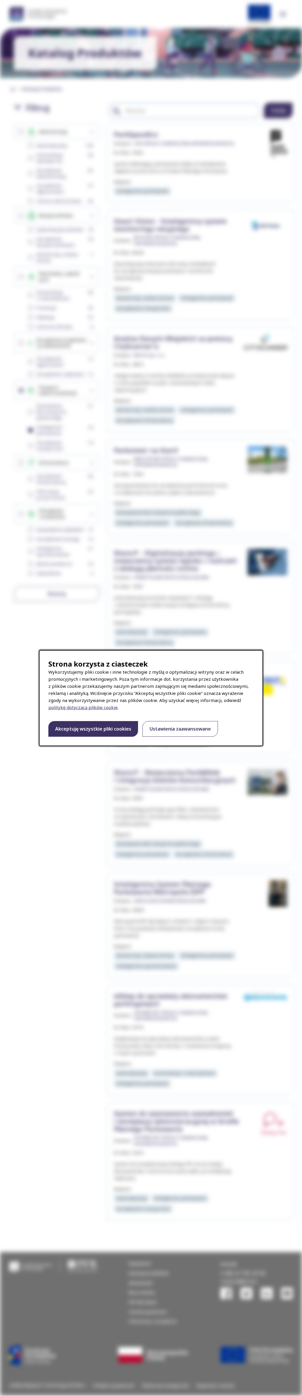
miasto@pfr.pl (239, 1281)
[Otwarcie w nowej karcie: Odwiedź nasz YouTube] (287, 1293)
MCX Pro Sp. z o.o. (149, 355)
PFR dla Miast (143, 1302)
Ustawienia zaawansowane (180, 729)
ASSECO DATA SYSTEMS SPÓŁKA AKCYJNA (170, 900)
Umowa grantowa (147, 1312)
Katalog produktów (149, 1273)
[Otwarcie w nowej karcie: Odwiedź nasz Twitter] (246, 1293)
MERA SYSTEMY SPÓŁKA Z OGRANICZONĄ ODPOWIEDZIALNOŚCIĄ (171, 462)
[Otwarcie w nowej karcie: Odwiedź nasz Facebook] (226, 1293)
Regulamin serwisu (215, 1385)
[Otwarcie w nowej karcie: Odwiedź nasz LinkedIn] (267, 1293)
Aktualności (141, 1283)
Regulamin (140, 1263)
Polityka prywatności (114, 1385)
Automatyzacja (131, 632)
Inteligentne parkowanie (142, 191)
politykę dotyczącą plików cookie (83, 707)
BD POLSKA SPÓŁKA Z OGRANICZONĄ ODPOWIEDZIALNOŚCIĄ (167, 240)
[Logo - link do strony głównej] (30, 1266)
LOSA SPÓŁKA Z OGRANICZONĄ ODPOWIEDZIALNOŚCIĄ (184, 143)
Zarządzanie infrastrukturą (144, 420)
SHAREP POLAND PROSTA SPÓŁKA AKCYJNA (171, 577)
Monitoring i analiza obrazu (145, 298)
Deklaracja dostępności (165, 1385)
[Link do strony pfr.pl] (82, 1266)
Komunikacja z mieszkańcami (184, 1073)
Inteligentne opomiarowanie (146, 966)
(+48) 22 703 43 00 (243, 1273)
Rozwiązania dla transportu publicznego (158, 512)
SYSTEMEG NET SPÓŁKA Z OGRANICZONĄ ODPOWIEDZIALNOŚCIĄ (171, 1015)
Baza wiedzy (142, 1292)
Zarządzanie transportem (143, 308)
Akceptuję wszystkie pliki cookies (93, 729)
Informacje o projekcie (153, 1321)
